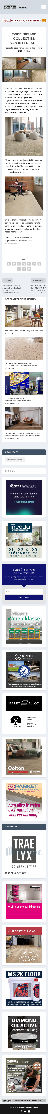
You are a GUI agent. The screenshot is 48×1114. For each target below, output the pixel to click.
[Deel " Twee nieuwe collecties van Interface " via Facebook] (8, 263)
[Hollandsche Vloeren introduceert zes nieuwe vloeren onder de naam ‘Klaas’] (24, 418)
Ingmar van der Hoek (27, 48)
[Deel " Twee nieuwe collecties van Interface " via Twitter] (13, 263)
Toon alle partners (16, 873)
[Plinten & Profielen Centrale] (24, 852)
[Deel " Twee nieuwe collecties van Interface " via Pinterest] (29, 263)
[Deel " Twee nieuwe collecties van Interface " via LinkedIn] (34, 263)
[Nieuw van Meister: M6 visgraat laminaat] (24, 316)
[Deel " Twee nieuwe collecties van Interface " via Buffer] (39, 263)
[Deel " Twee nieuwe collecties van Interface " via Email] (24, 268)
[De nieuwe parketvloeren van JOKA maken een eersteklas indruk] (24, 348)
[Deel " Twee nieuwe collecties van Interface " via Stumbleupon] (19, 268)
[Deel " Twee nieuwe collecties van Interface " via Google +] (19, 263)
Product (27, 51)
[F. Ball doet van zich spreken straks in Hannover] (24, 383)
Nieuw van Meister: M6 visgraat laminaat (24, 331)
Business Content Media (27, 1107)
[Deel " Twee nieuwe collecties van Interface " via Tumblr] (24, 263)
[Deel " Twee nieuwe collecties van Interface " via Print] (29, 268)
